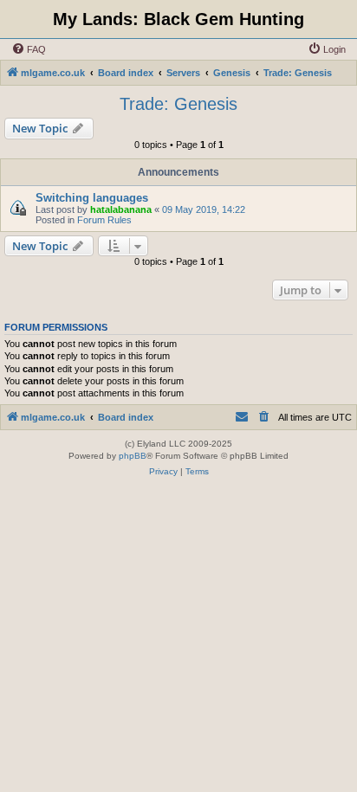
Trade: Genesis (178, 103)
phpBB (132, 455)
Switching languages (92, 197)
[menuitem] (28, 49)
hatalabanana (121, 209)
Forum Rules (104, 220)
